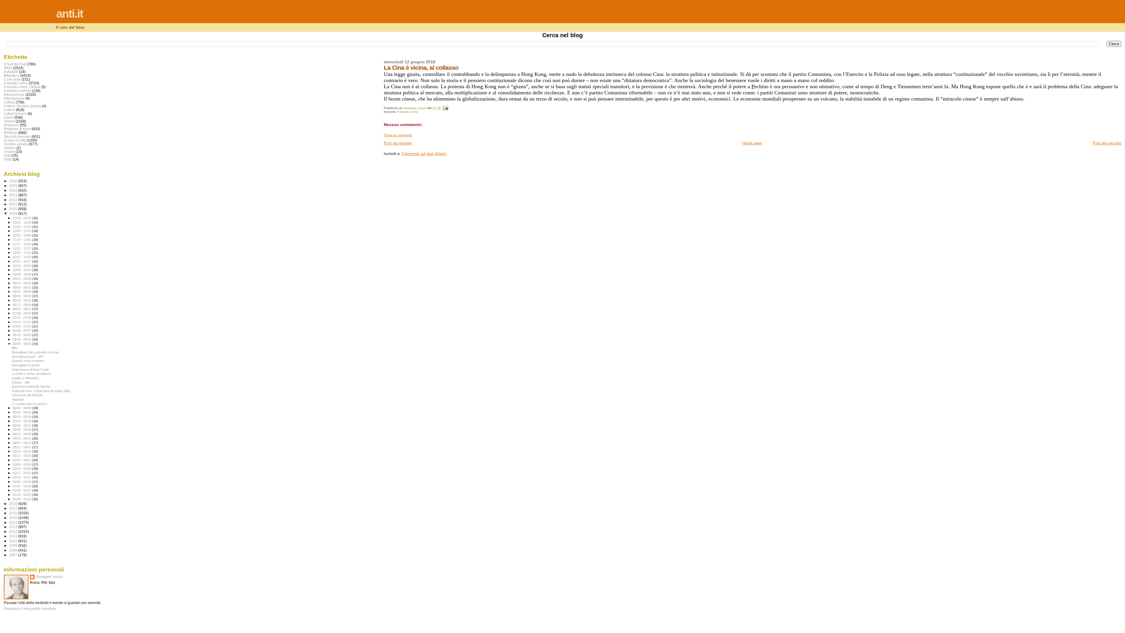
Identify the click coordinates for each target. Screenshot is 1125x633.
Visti (7, 155)
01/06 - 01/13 (22, 499)
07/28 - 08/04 (22, 313)
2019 (13, 213)
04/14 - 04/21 (22, 438)
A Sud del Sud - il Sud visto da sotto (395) (41, 391)
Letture (9, 110)
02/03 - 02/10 (22, 482)
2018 (13, 504)
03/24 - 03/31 (22, 451)
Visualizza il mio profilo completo (30, 609)
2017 (13, 508)
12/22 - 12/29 (22, 222)
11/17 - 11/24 (22, 244)
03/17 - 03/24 (22, 455)
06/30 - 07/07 (22, 330)
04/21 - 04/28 (22, 434)
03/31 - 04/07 (22, 447)
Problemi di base (17, 129)
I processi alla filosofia (27, 395)
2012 (13, 531)
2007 (13, 555)
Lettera (9, 102)
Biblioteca (12, 75)
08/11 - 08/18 (22, 305)
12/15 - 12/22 (22, 227)
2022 (13, 200)
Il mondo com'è (408, 111)
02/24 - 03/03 (22, 468)
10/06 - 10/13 (22, 270)
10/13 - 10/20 (22, 266)
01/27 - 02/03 (22, 486)
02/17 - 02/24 (22, 473)
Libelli (8, 117)
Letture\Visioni (15, 113)
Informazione (14, 94)
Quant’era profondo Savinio (31, 386)
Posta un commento (398, 135)
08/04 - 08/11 (22, 309)
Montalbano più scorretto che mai (35, 352)
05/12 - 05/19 (22, 421)
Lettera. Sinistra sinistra (22, 106)
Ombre (9, 121)
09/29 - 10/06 (22, 274)
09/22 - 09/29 (22, 278)
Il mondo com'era (17, 91)
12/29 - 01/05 (22, 218)
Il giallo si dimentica (25, 378)
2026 (13, 181)
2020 (13, 209)
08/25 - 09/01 (22, 296)
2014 (13, 522)
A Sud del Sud (15, 64)
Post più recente (398, 143)
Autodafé (11, 72)
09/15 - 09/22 (22, 283)
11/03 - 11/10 (22, 252)
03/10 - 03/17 (22, 460)
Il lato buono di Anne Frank (30, 369)
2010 (13, 541)
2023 (13, 195)
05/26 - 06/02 (22, 412)
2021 (13, 204)
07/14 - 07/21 (22, 322)
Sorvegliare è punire (26, 365)
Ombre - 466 (21, 382)
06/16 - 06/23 (22, 339)
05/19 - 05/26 (22, 416)
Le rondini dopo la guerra (29, 404)
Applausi (18, 399)
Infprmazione (14, 98)
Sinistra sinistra (16, 144)
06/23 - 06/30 (22, 335)
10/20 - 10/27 (22, 261)
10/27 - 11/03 (22, 257)
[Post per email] (445, 108)
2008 (13, 550)
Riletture (10, 133)
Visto (8, 159)
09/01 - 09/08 (22, 291)
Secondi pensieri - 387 (27, 356)
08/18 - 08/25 (22, 300)
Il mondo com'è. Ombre (22, 87)
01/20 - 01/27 (22, 490)
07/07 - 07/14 (22, 326)
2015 (13, 518)
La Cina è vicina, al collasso (31, 373)
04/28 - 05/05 (22, 429)
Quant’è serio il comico (28, 361)
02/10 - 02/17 (22, 477)
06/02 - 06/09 (22, 408)
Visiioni (10, 148)
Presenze (11, 125)
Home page (752, 143)
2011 (13, 536)
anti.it (69, 13)
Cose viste (12, 79)
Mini (14, 348)
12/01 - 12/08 (22, 235)
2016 (13, 513)
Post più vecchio (1107, 143)
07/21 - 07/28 (22, 317)
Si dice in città (15, 140)
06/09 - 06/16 (22, 344)
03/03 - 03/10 (22, 464)
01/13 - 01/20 (22, 494)
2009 (13, 545)
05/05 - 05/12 (22, 425)
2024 (13, 190)
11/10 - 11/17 (22, 248)
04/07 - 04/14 (22, 443)
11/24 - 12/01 (22, 239)
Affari (8, 68)
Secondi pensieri (17, 136)
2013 (13, 527)
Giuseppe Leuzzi (49, 577)
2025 (13, 186)
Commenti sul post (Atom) (424, 154)
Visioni (9, 152)
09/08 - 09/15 (22, 287)
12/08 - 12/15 (22, 231)
